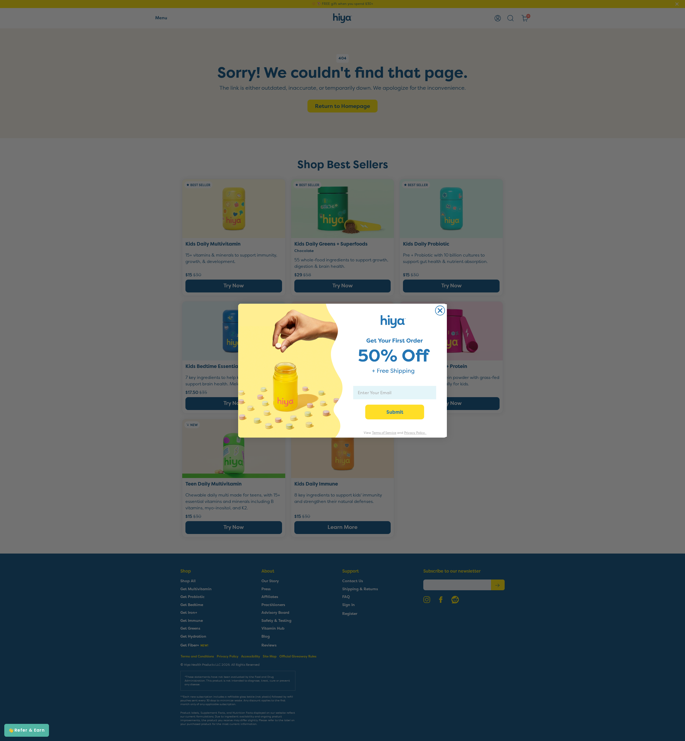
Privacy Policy (414, 432)
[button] (26, 730)
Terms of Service (384, 432)
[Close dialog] (440, 310)
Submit (394, 412)
